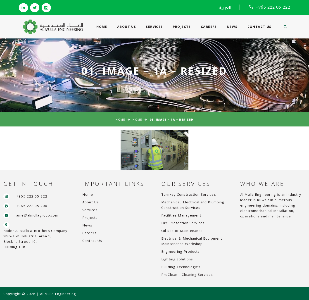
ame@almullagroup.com (37, 215)
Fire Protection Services (183, 223)
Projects (182, 26)
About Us (126, 26)
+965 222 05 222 (273, 7)
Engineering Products (180, 251)
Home (101, 26)
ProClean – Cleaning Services (187, 274)
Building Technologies (180, 266)
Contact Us (259, 26)
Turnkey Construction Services (188, 194)
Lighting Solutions (177, 259)
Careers (209, 26)
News (232, 26)
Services (154, 26)
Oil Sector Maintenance (182, 230)
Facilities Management (181, 215)
